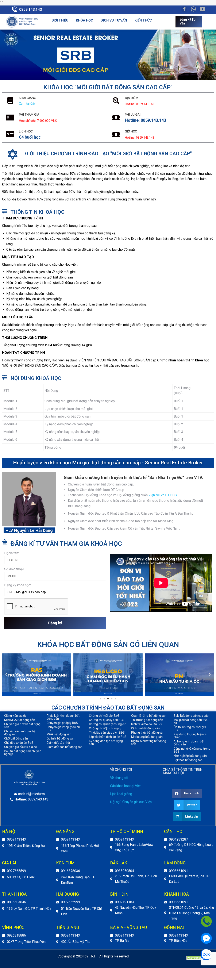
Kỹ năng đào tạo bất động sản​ (106, 742)
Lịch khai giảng (121, 794)
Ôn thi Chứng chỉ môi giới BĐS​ (190, 728)
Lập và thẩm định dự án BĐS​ (107, 736)
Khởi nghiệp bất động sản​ (190, 755)
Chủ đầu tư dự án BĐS (18, 742)
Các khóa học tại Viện (125, 786)
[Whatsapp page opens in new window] (193, 9)
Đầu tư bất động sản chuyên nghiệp (22, 752)
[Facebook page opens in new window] (184, 9)
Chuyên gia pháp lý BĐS (62, 723)
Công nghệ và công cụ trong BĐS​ (192, 750)
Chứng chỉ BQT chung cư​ (105, 728)
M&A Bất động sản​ (59, 734)
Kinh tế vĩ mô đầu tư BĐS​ (147, 724)
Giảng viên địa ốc (15, 715)
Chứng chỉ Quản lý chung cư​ (107, 724)
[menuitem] (60, 20)
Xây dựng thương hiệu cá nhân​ (190, 736)
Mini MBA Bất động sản (19, 720)
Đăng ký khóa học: (17, 585)
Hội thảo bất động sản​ (188, 760)
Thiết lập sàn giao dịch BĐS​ (107, 732)
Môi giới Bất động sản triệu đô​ (191, 721)
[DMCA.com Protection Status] (199, 959)
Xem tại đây (27, 103)
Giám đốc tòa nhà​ (58, 742)
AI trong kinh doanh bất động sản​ (189, 743)
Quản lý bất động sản (60, 738)
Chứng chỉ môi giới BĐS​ (104, 715)
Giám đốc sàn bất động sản (64, 747)
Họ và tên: (11, 553)
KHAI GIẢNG (27, 98)
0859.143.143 (30, 9)
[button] (100, 698)
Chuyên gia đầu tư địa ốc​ (20, 747)
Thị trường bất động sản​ (147, 720)
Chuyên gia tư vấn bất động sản (22, 725)
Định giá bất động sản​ (145, 728)
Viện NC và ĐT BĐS (162, 495)
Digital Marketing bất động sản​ (148, 742)
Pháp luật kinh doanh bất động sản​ (63, 717)
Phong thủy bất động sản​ (147, 732)
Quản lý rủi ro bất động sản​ (148, 715)
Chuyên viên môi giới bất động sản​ (20, 733)
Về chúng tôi (119, 778)
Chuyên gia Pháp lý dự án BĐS (63, 728)
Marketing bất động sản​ (147, 736)
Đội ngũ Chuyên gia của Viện (131, 802)
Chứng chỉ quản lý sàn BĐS (106, 720)
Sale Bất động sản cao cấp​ (191, 715)
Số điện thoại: (14, 569)
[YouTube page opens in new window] (202, 9)
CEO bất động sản (16, 738)
